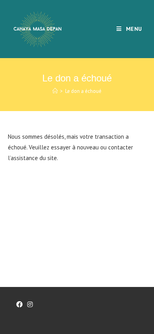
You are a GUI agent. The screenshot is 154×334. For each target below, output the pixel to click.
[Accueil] (55, 91)
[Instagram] (30, 304)
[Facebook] (19, 304)
